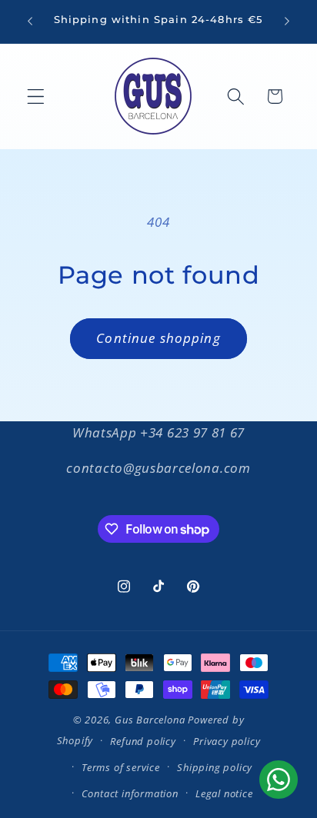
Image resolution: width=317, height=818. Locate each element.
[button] (35, 96)
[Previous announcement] (30, 21)
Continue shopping (158, 338)
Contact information (130, 793)
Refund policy (142, 741)
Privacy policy (226, 741)
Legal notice (224, 793)
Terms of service (121, 767)
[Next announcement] (287, 21)
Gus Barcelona (150, 720)
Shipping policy (214, 767)
